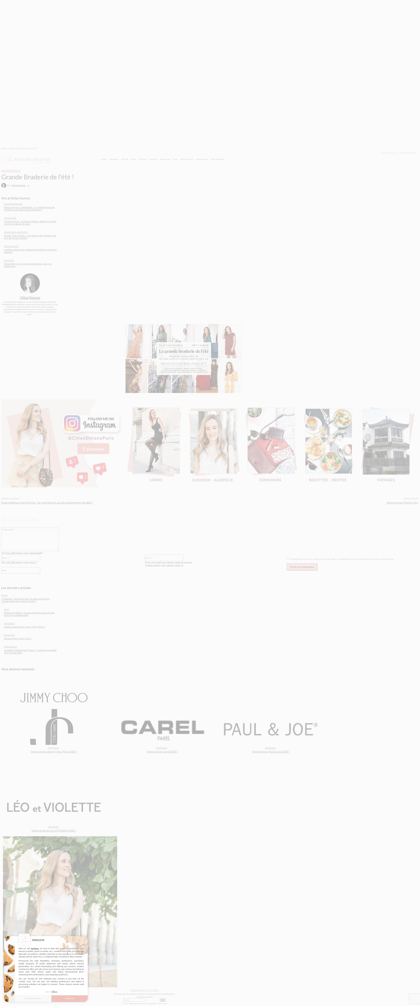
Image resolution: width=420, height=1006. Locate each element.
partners (35, 948)
